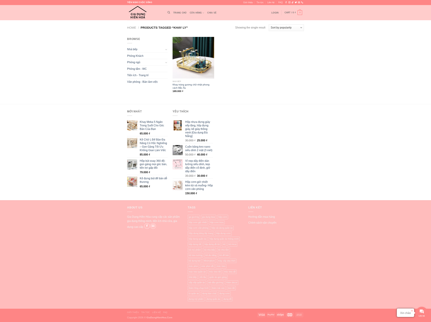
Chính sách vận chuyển (262, 222)
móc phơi (193, 266)
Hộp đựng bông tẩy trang (201, 233)
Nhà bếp (132, 49)
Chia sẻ (212, 12)
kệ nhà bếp (209, 250)
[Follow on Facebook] (286, 2)
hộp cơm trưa (216, 222)
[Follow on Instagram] (289, 2)
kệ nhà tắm (223, 250)
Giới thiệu (248, 2)
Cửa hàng (196, 12)
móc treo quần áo (197, 271)
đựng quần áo (213, 299)
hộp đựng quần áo (197, 239)
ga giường (194, 217)
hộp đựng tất (195, 244)
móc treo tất (215, 271)
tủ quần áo (194, 293)
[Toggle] (166, 49)
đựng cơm (224, 293)
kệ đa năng (210, 255)
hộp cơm (222, 217)
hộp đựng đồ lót (212, 244)
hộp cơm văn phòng (198, 228)
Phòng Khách (135, 55)
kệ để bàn (224, 255)
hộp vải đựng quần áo (222, 228)
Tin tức (260, 2)
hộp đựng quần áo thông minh (224, 239)
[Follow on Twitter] (296, 2)
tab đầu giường (215, 282)
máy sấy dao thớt (226, 260)
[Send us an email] (299, 2)
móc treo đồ (230, 271)
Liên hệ (270, 2)
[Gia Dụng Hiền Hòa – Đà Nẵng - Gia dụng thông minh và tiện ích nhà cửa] (144, 13)
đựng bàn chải (209, 293)
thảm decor (231, 282)
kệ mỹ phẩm (195, 250)
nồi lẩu (203, 277)
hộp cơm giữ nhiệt (198, 222)
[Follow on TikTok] (293, 2)
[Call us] (302, 2)
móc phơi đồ (207, 266)
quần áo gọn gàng (218, 277)
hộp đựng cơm (223, 233)
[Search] (169, 12)
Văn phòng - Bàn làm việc (142, 81)
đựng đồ (227, 299)
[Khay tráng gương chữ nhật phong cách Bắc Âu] (193, 58)
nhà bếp (192, 277)
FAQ (280, 2)
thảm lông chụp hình (199, 288)
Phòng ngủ (133, 62)
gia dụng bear (208, 217)
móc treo (221, 266)
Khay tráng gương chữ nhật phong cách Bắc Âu (191, 86)
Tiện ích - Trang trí (137, 75)
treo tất (231, 288)
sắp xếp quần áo (197, 282)
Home (131, 27)
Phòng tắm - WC (137, 68)
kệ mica (232, 244)
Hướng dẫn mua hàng (261, 216)
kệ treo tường (195, 255)
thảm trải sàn (218, 288)
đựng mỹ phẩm (196, 299)
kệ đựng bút (195, 260)
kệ (224, 244)
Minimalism (209, 260)
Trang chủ (179, 12)
